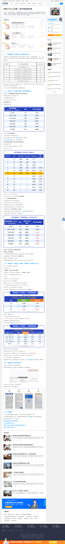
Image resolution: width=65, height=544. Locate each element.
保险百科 (17, 530)
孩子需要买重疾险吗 (7, 518)
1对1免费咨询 (22, 3)
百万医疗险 (14, 518)
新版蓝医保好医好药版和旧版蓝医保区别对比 (55, 84)
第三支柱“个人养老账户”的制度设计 (20, 490)
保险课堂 (28, 3)
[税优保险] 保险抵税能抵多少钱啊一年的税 (57, 44)
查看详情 (41, 46)
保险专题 (21, 530)
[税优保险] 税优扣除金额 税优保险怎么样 (21, 435)
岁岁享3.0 (13, 43)
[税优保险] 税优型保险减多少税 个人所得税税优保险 (24, 454)
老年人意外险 (35, 516)
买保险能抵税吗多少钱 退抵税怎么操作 (57, 64)
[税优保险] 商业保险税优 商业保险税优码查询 (22, 444)
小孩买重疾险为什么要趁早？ (53, 80)
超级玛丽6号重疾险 (21, 516)
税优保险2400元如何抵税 (56, 53)
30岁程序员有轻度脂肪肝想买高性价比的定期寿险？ (55, 76)
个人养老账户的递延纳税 (18, 472)
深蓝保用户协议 (40, 534)
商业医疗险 (17, 514)
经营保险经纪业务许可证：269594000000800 (26, 535)
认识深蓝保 (40, 3)
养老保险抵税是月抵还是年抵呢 (57, 49)
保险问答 (12, 530)
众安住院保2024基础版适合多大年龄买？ (55, 72)
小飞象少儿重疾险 (29, 516)
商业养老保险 (26, 518)
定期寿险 (31, 518)
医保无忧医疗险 (13, 520)
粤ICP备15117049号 (32, 536)
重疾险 (5, 514)
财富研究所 (34, 3)
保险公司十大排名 (11, 514)
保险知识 (8, 530)
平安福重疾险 (20, 518)
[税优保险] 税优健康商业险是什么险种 (21, 463)
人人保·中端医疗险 (15, 33)
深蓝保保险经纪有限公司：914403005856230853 (38, 535)
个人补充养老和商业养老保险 (19, 481)
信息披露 (29, 534)
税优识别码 (21, 367)
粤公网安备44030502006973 (39, 536)
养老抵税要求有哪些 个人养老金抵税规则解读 (57, 59)
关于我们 (22, 534)
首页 (12, 3)
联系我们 (26, 534)
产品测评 (16, 3)
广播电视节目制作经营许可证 (25, 536)
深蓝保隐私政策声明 (34, 534)
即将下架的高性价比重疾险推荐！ (26, 514)
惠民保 (36, 518)
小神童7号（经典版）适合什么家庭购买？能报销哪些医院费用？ (55, 88)
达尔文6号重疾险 (6, 520)
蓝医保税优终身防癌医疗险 (17, 22)
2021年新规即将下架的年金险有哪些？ (10, 516)
